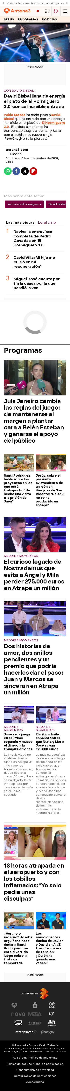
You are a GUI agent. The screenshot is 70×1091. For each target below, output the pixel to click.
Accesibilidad (35, 1082)
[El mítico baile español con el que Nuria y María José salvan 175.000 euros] (51, 715)
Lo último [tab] (47, 222)
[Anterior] (3, 3)
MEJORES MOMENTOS (21, 556)
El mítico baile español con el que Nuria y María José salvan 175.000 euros (50, 742)
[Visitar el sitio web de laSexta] (35, 1005)
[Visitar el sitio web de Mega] (35, 1014)
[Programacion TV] (46, 11)
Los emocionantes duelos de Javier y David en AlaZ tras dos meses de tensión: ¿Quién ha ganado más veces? (49, 948)
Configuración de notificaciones (35, 1075)
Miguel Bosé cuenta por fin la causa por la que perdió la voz (37, 283)
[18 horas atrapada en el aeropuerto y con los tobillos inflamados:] (35, 842)
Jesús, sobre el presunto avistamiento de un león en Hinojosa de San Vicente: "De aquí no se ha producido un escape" (50, 490)
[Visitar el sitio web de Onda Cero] (18, 1023)
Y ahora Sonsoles (18, 3)
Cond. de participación (48, 1063)
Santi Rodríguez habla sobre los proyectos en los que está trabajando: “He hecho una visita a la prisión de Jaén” (18, 488)
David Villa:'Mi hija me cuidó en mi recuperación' (34, 262)
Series (9, 19)
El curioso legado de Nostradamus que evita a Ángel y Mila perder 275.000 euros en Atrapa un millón (34, 574)
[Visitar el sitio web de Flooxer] (47, 1032)
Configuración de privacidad (35, 1069)
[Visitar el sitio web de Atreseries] (52, 1014)
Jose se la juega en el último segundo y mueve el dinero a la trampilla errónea (18, 742)
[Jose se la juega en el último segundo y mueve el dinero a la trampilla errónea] (19, 715)
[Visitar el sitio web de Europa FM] (35, 1023)
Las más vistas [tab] (20, 222)
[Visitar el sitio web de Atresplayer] (27, 1032)
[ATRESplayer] (56, 11)
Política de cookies (19, 1063)
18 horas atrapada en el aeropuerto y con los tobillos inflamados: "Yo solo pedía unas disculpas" (34, 882)
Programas (28, 19)
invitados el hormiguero (24, 204)
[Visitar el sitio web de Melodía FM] (52, 1023)
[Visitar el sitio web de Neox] (52, 1005)
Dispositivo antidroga (45, 3)
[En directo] (37, 11)
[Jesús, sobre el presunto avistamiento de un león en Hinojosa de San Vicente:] (51, 463)
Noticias (49, 19)
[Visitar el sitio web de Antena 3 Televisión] (18, 1005)
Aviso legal (20, 1057)
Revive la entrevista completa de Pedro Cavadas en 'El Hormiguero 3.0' (33, 238)
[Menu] (65, 11)
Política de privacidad (43, 1057)
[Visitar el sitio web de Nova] (18, 1014)
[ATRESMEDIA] (35, 993)
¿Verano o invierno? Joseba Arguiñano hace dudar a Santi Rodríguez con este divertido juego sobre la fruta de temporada (18, 948)
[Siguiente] (67, 3)
